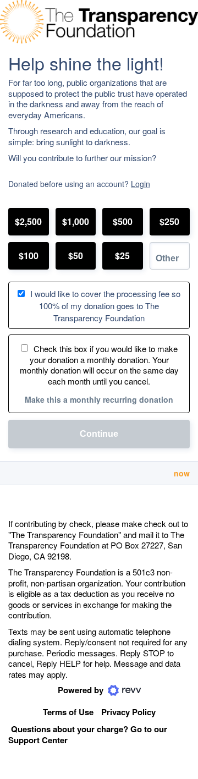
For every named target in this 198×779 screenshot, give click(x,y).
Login (140, 184)
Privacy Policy (128, 712)
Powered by (82, 690)
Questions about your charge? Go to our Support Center (87, 735)
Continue (99, 433)
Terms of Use (68, 712)
